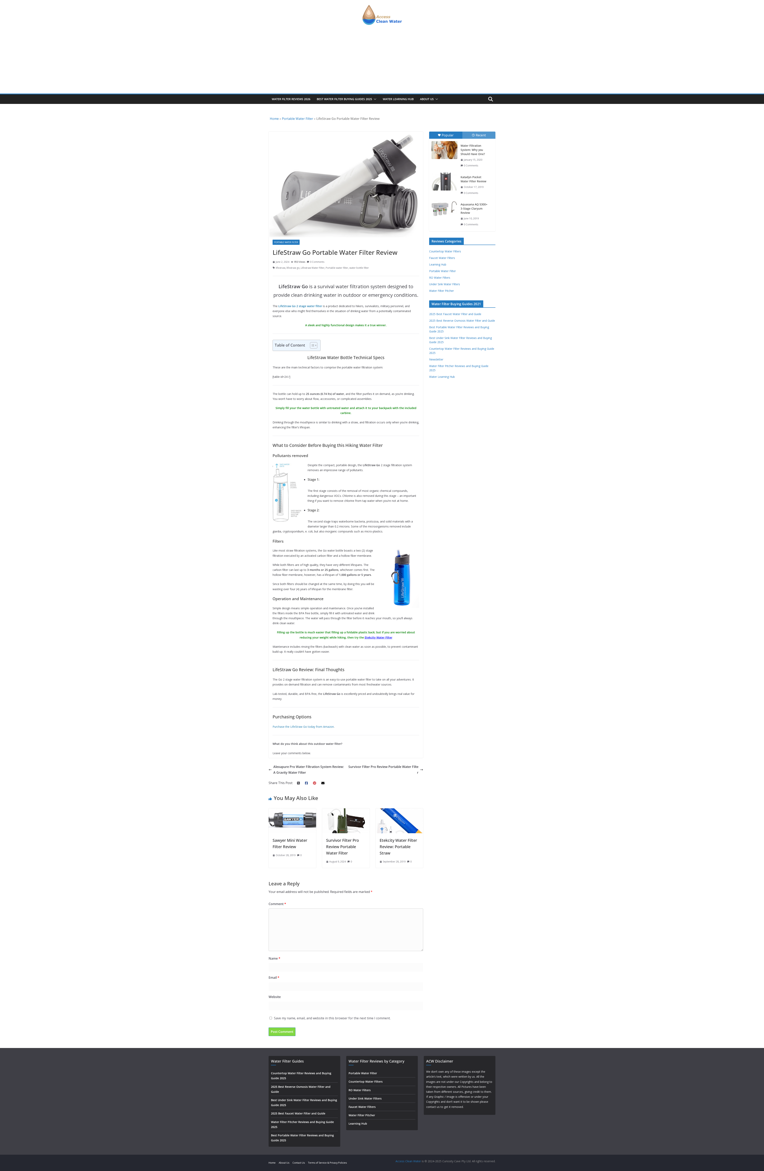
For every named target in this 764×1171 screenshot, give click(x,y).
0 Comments (317, 262)
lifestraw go (293, 268)
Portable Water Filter (297, 118)
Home (274, 118)
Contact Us (298, 1162)
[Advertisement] (382, 64)
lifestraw (280, 268)
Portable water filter (337, 268)
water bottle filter (359, 268)
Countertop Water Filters (445, 251)
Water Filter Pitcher (441, 291)
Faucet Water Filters (442, 258)
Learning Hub (437, 264)
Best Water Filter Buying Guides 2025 (344, 99)
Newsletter (436, 359)
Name (274, 958)
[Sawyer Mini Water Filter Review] (292, 811)
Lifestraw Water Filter (313, 268)
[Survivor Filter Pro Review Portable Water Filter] (346, 811)
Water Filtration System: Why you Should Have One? (473, 150)
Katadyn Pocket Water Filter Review (473, 179)
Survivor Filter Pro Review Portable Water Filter (383, 770)
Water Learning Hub (398, 99)
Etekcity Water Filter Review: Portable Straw (398, 847)
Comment (277, 904)
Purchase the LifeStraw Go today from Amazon (303, 727)
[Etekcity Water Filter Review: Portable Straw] (399, 811)
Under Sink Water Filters (444, 284)
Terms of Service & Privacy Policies (327, 1162)
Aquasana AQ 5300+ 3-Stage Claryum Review (474, 208)
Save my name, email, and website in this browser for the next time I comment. (332, 1018)
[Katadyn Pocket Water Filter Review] (444, 181)
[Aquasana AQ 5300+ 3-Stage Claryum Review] (444, 208)
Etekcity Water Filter (378, 637)
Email (274, 977)
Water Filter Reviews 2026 (291, 99)
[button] (374, 99)
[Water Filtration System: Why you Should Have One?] (444, 150)
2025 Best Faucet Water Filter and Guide (455, 314)
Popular (448, 135)
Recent (481, 135)
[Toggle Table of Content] (311, 345)
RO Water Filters (439, 277)
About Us (427, 99)
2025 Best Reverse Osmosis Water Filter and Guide (462, 320)
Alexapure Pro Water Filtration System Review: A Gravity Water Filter (308, 770)
